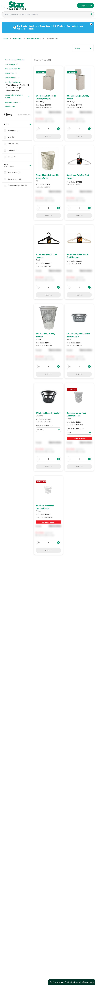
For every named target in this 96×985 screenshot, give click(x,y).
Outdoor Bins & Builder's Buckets (14, 96)
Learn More (89, 982)
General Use (9, 73)
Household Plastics (34, 38)
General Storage (11, 69)
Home (6, 38)
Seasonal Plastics (11, 102)
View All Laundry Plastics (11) (17, 85)
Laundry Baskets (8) (13, 88)
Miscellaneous (10, 106)
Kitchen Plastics (10, 78)
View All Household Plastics (15, 60)
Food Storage (10, 64)
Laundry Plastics (11, 82)
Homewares (17, 38)
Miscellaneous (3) (12, 90)
